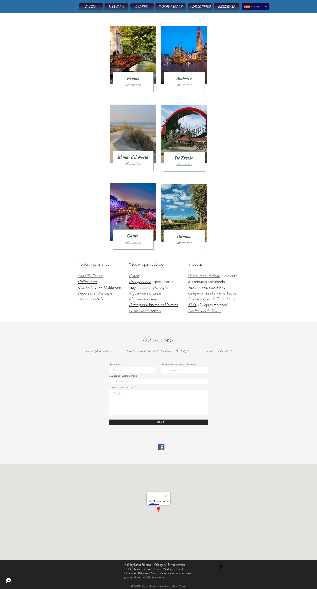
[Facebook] (161, 447)
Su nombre (115, 364)
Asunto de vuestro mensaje (123, 375)
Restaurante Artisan (204, 276)
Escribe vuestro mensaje (121, 387)
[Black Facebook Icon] (220, 566)
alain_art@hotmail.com (98, 351)
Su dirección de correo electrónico (178, 364)
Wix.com (182, 586)
